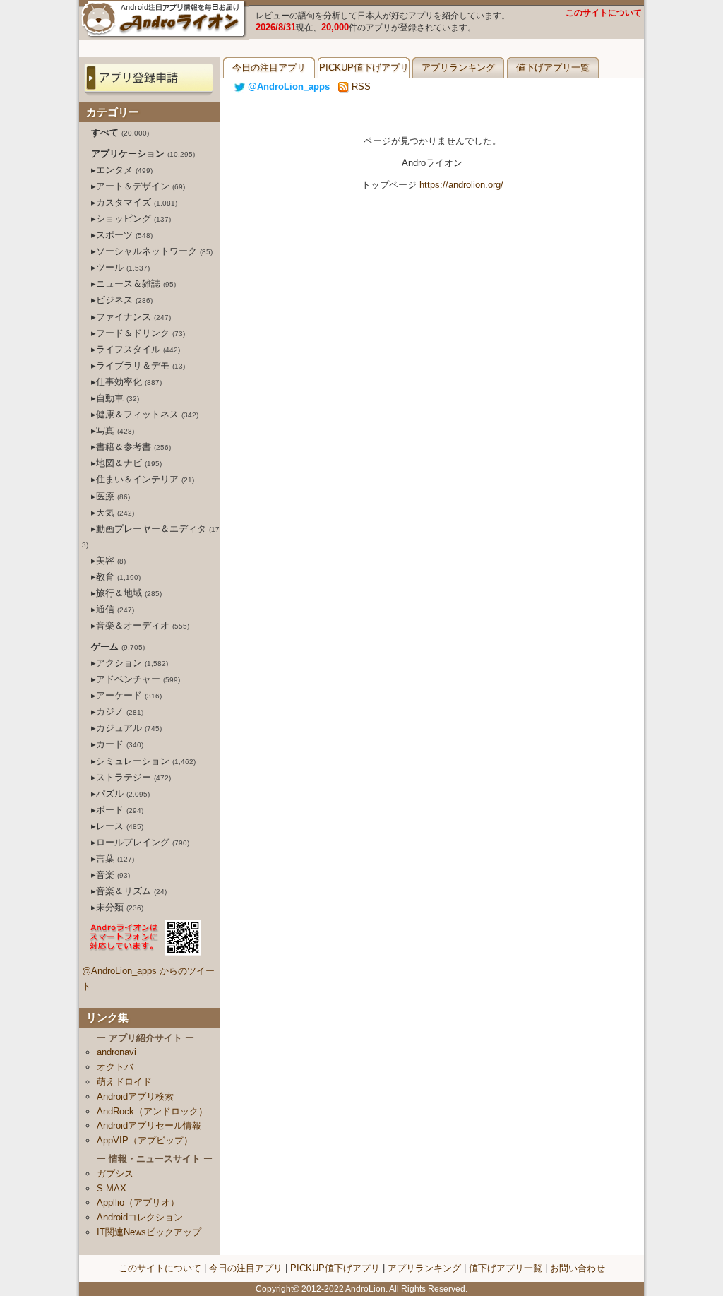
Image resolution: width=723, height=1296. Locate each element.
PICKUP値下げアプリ (364, 67)
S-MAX (111, 1188)
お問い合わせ (577, 1268)
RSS (360, 86)
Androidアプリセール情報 (149, 1125)
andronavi (116, 1052)
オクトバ (115, 1067)
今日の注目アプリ (269, 67)
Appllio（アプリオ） (138, 1202)
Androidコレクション (140, 1217)
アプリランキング (458, 67)
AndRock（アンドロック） (152, 1111)
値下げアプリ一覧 (553, 67)
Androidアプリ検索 (135, 1096)
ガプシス (115, 1173)
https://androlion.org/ (461, 184)
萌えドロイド (124, 1081)
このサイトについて (604, 13)
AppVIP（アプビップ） (145, 1140)
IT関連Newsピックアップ (149, 1232)
